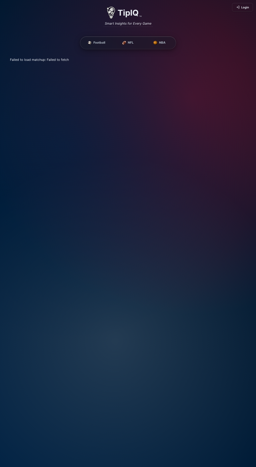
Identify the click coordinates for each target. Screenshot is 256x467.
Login (245, 7)
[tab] (96, 43)
